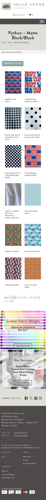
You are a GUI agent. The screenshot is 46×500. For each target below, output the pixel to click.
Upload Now (23, 346)
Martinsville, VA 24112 (12, 420)
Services (25, 460)
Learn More (23, 382)
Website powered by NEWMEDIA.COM (20, 448)
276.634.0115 (21, 433)
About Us (5, 471)
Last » (12, 301)
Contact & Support (8, 474)
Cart (3, 457)
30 (38, 297)
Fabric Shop (27, 457)
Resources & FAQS (29, 463)
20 (35, 297)
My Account (19, 14)
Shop (4, 43)
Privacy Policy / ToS (8, 478)
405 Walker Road (10, 417)
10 (31, 297)
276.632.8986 (21, 436)
